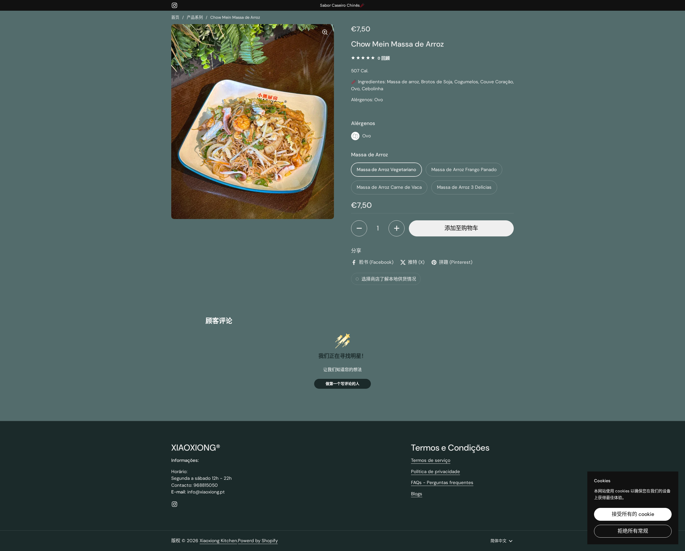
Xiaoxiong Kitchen (218, 541)
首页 (175, 17)
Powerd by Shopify (258, 541)
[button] (359, 228)
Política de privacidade (435, 471)
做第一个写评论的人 (342, 383)
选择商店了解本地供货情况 (388, 279)
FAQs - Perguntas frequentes (442, 482)
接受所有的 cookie (633, 514)
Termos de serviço (430, 460)
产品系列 (195, 17)
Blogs (416, 494)
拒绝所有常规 (633, 531)
